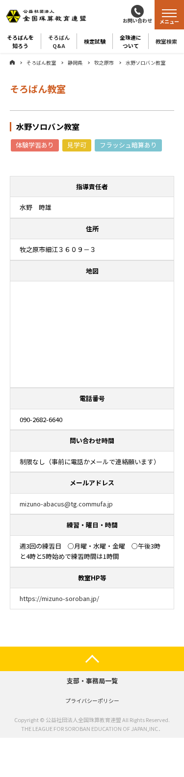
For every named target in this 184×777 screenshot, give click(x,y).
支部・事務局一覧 (92, 680)
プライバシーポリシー (92, 700)
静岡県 (75, 62)
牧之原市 (104, 62)
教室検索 (166, 41)
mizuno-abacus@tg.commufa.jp (66, 503)
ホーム (12, 62)
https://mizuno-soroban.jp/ (59, 598)
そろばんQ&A (59, 41)
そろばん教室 (41, 62)
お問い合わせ (137, 20)
